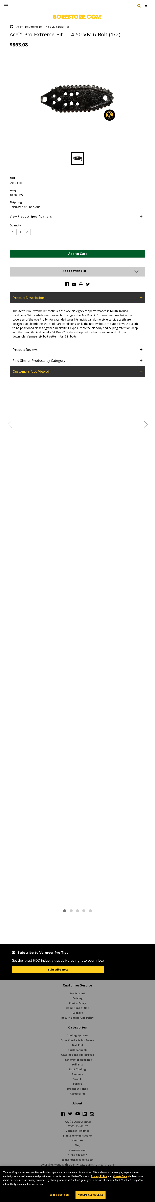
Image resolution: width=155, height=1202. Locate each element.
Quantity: (15, 225)
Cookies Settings (59, 1194)
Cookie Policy (121, 1176)
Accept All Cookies (90, 1194)
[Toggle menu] (5, 5)
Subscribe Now (58, 969)
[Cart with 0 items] (145, 5)
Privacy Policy (99, 1176)
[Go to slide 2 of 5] (145, 424)
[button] (77, 216)
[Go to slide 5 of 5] (9, 424)
